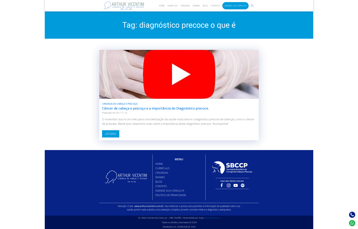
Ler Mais (110, 134)
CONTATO (161, 186)
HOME (159, 163)
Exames (196, 5)
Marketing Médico (212, 217)
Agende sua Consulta (235, 5)
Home (162, 5)
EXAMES (160, 177)
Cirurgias (185, 5)
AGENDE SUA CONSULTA (169, 190)
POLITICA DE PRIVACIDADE (170, 195)
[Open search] (252, 5)
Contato (215, 5)
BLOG (158, 181)
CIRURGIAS (161, 172)
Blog (205, 5)
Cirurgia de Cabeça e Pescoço (120, 103)
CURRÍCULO (162, 168)
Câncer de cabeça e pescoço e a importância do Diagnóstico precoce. (155, 108)
